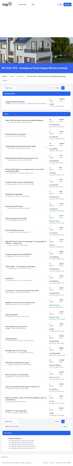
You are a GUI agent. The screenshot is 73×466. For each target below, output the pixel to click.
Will (8, 103)
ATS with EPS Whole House (14, 230)
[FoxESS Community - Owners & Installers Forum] (7, 4)
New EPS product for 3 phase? (15, 134)
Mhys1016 (10, 316)
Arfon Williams (56, 365)
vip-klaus (9, 388)
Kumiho (11, 208)
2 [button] (66, 88)
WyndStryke (55, 341)
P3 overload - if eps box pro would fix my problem (22, 290)
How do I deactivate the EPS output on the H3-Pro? (22, 387)
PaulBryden (12, 160)
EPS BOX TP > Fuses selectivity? (16, 411)
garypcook (12, 364)
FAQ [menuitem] (33, 4)
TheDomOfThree (12, 340)
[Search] (20, 80)
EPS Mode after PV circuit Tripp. (16, 350)
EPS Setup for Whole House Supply (17, 362)
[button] (69, 88)
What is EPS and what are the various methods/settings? (24, 120)
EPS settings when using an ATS (16, 326)
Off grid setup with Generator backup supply (20, 146)
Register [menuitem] (67, 4)
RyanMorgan (12, 122)
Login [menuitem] (60, 4)
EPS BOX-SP (9, 278)
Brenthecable (11, 304)
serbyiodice (10, 196)
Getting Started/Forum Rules (15, 102)
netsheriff (54, 137)
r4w (8, 401)
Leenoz (28, 463)
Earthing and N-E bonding (14, 206)
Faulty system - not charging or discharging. (20, 266)
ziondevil (11, 232)
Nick (8, 220)
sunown (9, 412)
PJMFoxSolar (13, 173)
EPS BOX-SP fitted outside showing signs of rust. (21, 158)
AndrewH (54, 209)
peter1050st (10, 376)
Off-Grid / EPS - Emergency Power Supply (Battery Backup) (34, 68)
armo (10, 245)
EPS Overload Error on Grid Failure (17, 375)
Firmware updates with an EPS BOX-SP (18, 254)
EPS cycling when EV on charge (16, 218)
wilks (8, 136)
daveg (53, 173)
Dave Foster (55, 221)
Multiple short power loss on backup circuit (20, 302)
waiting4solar (13, 352)
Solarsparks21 (11, 280)
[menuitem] (21, 4)
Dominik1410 (10, 292)
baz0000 (11, 148)
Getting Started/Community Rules (37, 103)
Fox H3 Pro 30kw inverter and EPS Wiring (19, 182)
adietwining (12, 268)
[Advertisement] (36, 21)
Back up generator (11, 314)
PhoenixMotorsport (12, 184)
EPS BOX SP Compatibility (13, 194)
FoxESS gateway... (11, 338)
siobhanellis (55, 124)
